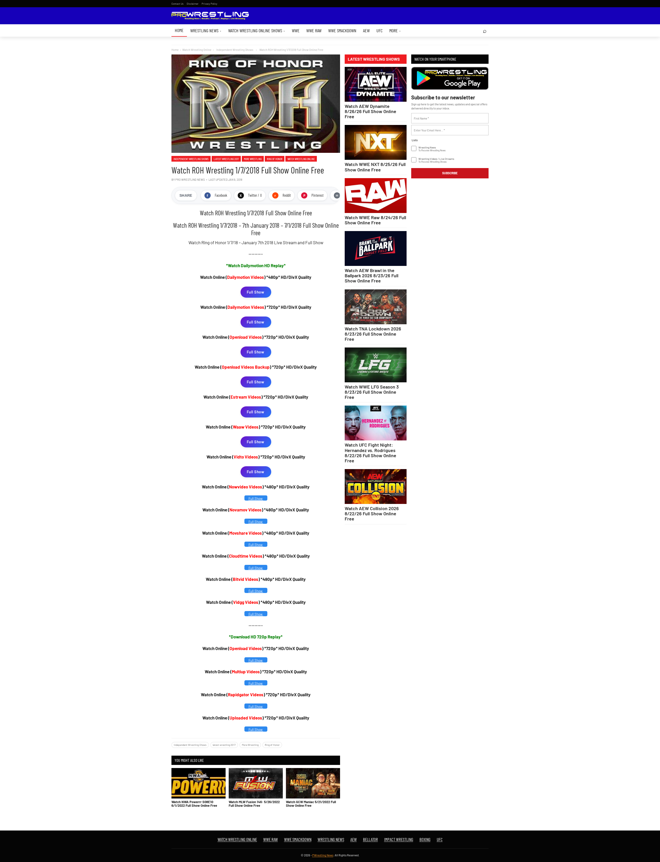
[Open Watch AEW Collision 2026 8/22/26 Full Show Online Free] (376, 486)
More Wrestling (253, 159)
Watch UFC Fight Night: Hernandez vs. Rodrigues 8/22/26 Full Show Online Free (370, 452)
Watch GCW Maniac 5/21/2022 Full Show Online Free (311, 804)
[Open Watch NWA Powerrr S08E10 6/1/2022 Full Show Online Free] (198, 783)
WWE (296, 30)
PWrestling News (322, 855)
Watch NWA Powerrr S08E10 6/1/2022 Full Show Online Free (194, 804)
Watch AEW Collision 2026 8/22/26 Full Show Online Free (372, 513)
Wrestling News (205, 30)
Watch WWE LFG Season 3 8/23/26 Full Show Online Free (372, 392)
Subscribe (450, 173)
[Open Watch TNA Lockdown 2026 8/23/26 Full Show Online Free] (376, 306)
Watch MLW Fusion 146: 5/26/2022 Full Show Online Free (254, 804)
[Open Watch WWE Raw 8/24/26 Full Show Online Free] (376, 195)
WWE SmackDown (342, 30)
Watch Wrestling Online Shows (256, 30)
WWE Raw (313, 30)
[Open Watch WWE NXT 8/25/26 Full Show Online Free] (376, 142)
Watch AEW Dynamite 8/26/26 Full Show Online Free (370, 111)
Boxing (425, 839)
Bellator (370, 839)
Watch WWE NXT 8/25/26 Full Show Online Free (375, 166)
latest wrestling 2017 (226, 159)
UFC (379, 30)
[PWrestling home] (210, 16)
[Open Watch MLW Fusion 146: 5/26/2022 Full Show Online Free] (256, 783)
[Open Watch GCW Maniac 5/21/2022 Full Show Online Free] (313, 783)
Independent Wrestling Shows (191, 159)
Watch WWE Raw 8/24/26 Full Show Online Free (375, 220)
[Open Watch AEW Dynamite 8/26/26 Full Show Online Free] (376, 84)
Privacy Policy (209, 3)
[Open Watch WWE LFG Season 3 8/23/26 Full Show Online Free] (376, 364)
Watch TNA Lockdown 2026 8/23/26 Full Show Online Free (373, 334)
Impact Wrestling (398, 839)
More (395, 30)
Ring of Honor (274, 159)
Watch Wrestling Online (196, 49)
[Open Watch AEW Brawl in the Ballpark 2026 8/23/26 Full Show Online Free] (376, 248)
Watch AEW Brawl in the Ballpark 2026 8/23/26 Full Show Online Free (371, 275)
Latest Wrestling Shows (374, 59)
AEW (366, 30)
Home (179, 30)
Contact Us (177, 3)
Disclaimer (193, 3)
